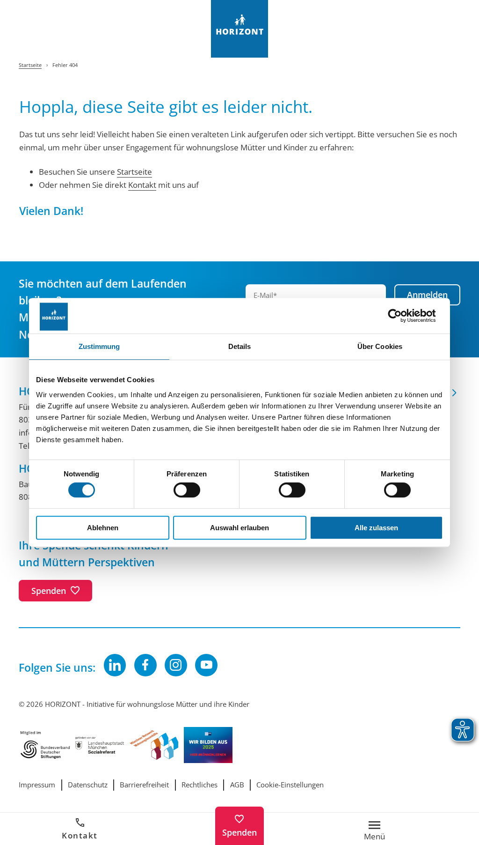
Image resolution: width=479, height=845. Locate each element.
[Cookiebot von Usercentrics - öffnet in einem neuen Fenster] (402, 316)
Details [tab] (239, 346)
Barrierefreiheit (144, 785)
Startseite (134, 171)
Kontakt (80, 835)
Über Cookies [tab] (379, 346)
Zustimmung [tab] (99, 346)
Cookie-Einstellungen (290, 785)
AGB (237, 785)
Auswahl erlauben (239, 528)
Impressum (37, 785)
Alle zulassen (376, 528)
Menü (374, 835)
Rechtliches (199, 785)
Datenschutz (88, 785)
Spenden (239, 832)
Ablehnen (102, 528)
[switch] (187, 489)
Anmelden (427, 294)
